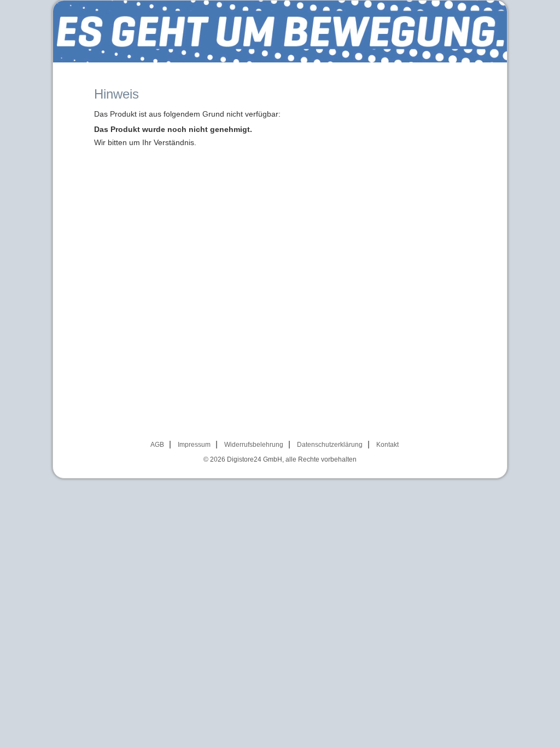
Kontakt (387, 444)
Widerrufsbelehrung (253, 444)
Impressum (194, 444)
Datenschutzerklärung (330, 444)
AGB (157, 444)
